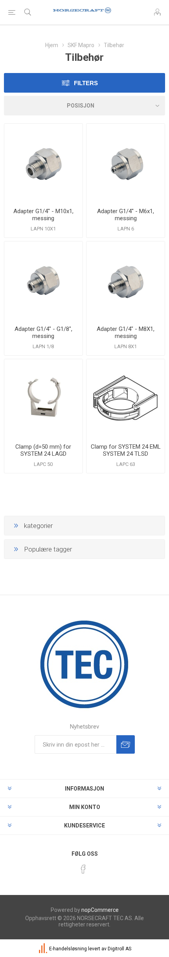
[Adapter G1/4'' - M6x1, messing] (125, 163)
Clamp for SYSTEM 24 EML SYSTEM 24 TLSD (126, 450)
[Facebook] (83, 869)
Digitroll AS (119, 949)
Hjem (51, 45)
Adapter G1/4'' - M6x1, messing (125, 215)
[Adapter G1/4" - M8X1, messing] (125, 280)
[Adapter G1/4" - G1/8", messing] (43, 280)
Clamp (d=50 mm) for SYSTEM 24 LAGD (43, 450)
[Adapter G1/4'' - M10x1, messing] (43, 163)
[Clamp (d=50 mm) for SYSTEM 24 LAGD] (43, 398)
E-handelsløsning (68, 949)
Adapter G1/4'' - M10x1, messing (43, 215)
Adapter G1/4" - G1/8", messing (43, 332)
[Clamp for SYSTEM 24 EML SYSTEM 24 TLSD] (125, 398)
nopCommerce (100, 910)
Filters (86, 83)
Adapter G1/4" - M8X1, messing (125, 332)
